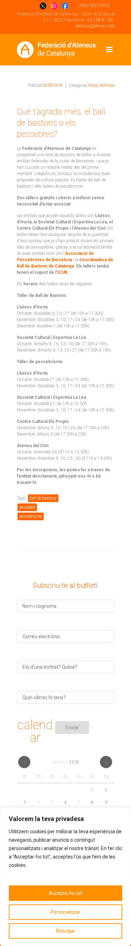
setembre (65, 762)
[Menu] (109, 49)
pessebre (27, 507)
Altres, (93, 85)
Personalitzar (65, 912)
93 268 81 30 (99, 20)
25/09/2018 (52, 85)
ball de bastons (43, 498)
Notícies (107, 85)
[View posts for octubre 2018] (106, 762)
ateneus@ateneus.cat (95, 25)
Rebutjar (65, 931)
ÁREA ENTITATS (94, 5)
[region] (65, 876)
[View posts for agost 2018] (24, 762)
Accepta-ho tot (65, 893)
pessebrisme (30, 516)
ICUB (62, 272)
